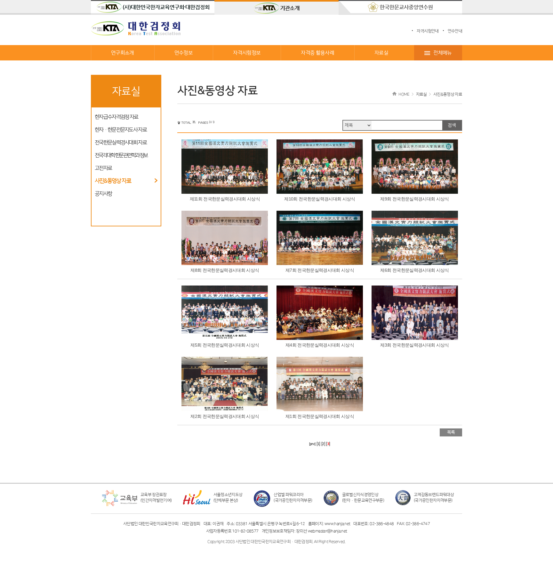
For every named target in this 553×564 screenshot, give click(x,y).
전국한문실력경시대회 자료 (121, 142)
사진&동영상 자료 (113, 181)
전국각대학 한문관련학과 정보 (121, 155)
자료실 (381, 53)
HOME (403, 94)
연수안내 (455, 31)
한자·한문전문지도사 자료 (121, 130)
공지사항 (103, 194)
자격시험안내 (427, 31)
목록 (451, 432)
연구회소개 (122, 53)
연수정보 (183, 53)
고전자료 (103, 168)
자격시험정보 (246, 53)
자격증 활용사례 (317, 53)
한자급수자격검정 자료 (116, 117)
